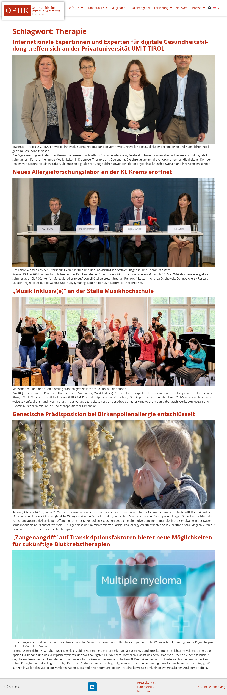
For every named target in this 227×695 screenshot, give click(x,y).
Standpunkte (95, 8)
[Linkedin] (92, 686)
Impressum (145, 691)
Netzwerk (182, 8)
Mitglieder (118, 8)
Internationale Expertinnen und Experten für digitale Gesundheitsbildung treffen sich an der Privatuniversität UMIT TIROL (110, 45)
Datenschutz (145, 687)
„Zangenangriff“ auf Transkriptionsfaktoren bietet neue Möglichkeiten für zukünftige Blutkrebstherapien (112, 540)
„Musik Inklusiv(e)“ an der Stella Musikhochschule (83, 290)
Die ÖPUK (72, 8)
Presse (196, 8)
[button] (210, 8)
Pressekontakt (146, 683)
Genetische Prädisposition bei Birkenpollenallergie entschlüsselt (103, 414)
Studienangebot (139, 8)
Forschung (161, 8)
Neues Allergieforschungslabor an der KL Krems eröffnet (92, 171)
